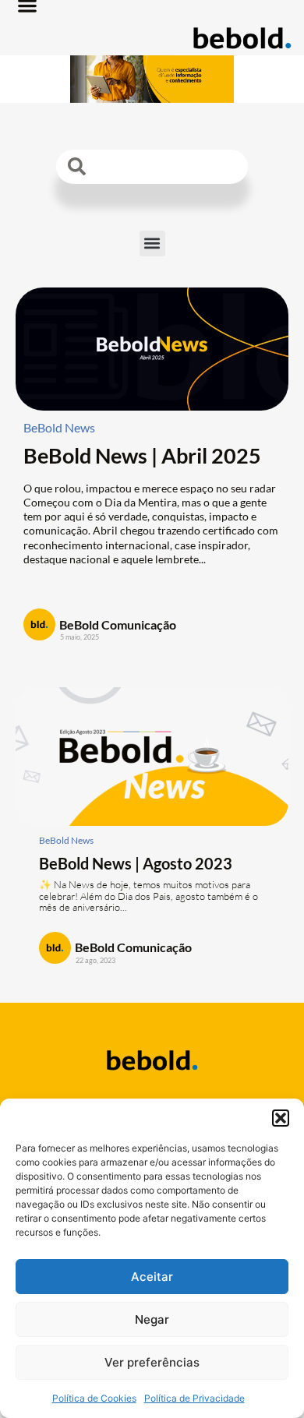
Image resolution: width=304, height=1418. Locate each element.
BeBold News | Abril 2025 (142, 455)
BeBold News (59, 427)
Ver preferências (152, 1362)
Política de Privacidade (194, 1398)
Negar (152, 1319)
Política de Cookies (94, 1398)
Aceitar (152, 1276)
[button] (280, 1118)
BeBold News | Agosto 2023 (135, 863)
